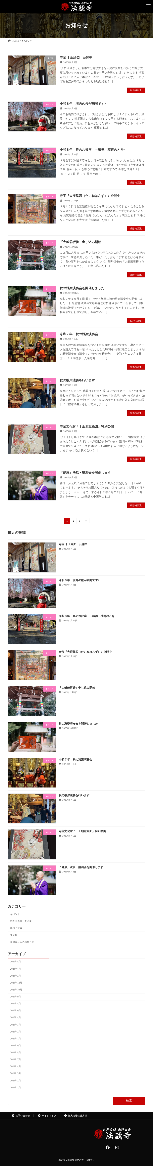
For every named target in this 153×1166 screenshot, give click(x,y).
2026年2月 (15, 975)
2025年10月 (16, 989)
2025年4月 (15, 1017)
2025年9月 (15, 996)
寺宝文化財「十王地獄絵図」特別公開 (87, 426)
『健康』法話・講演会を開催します (85, 472)
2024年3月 (15, 1073)
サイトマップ (49, 1115)
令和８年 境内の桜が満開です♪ (83, 103)
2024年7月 (15, 1059)
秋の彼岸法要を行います (77, 380)
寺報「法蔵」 (17, 928)
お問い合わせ (23, 1115)
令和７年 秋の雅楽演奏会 (79, 334)
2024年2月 (15, 1080)
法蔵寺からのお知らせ (22, 942)
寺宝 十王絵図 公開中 (76, 57)
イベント (15, 914)
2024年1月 (15, 1087)
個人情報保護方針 (77, 1115)
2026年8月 (15, 961)
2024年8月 (15, 1052)
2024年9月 (15, 1045)
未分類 (13, 935)
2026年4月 (15, 968)
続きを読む (136, 90)
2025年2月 (15, 1031)
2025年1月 (15, 1038)
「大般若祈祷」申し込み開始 (80, 242)
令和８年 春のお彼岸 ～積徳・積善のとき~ (92, 149)
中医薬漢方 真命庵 (21, 921)
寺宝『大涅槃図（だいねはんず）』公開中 (90, 195)
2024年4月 (15, 1066)
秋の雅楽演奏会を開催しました (82, 288)
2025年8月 (15, 1003)
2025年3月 (15, 1024)
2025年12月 (16, 982)
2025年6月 (15, 1010)
